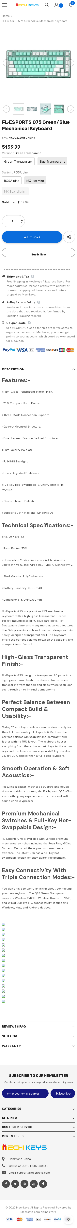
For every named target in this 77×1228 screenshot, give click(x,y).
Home (6, 16)
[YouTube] (34, 1184)
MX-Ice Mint (35, 181)
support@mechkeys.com (33, 1172)
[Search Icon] (47, 5)
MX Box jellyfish (15, 191)
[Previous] (6, 62)
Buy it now (38, 254)
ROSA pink (11, 181)
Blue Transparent (52, 161)
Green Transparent (18, 161)
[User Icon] (56, 5)
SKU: (5, 137)
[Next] (70, 62)
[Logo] (26, 4)
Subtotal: (9, 202)
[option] (38, 62)
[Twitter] (15, 1184)
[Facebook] (6, 1184)
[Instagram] (24, 1184)
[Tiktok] (43, 1184)
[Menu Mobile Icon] (4, 5)
